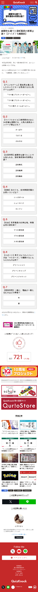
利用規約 (19, 566)
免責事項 (19, 571)
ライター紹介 (19, 573)
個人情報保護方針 (19, 567)
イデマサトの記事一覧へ (19, 534)
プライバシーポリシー (19, 569)
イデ (20, 58)
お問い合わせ (19, 575)
